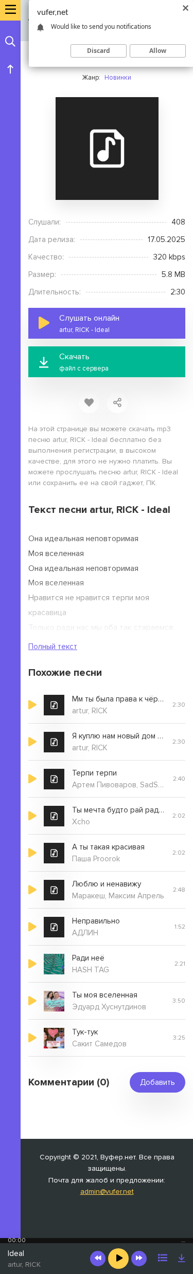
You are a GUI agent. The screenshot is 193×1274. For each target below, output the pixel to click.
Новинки (117, 77)
